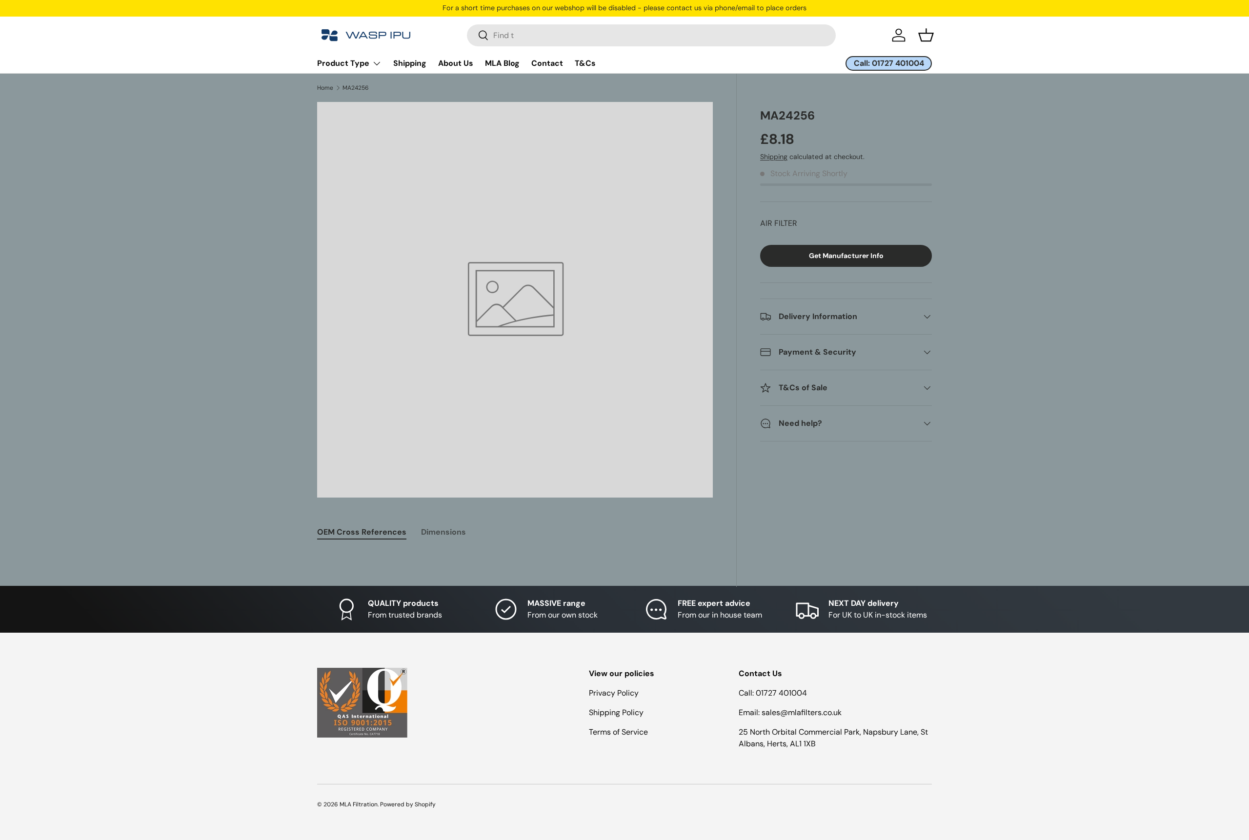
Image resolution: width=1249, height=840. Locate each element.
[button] (926, 35)
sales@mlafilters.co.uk (802, 712)
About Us (455, 63)
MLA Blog (502, 63)
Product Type (343, 63)
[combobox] (651, 35)
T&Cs (585, 63)
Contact (547, 63)
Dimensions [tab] (443, 532)
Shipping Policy (616, 712)
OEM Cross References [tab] (361, 532)
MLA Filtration (359, 804)
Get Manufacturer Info (846, 255)
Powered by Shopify (408, 804)
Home (325, 88)
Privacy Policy (614, 693)
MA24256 (355, 88)
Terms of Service (618, 732)
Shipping (409, 63)
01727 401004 (781, 693)
